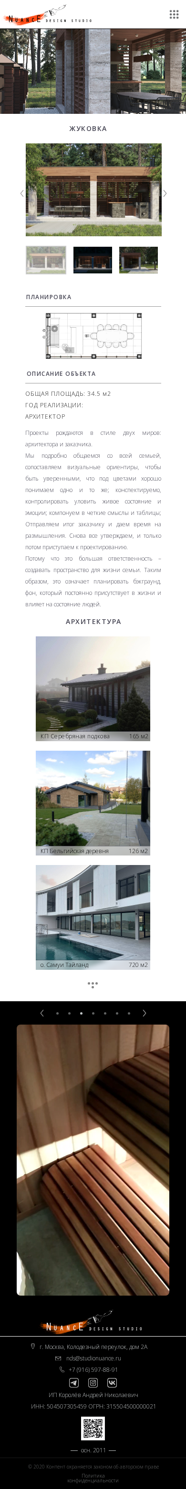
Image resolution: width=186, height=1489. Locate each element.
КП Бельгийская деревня (75, 851)
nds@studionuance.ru (93, 1358)
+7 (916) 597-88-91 (93, 1370)
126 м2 (138, 851)
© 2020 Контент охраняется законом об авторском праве (93, 1466)
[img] (93, 335)
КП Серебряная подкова (75, 736)
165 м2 (138, 736)
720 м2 (138, 965)
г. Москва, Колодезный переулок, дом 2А (93, 1347)
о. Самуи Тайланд (64, 965)
